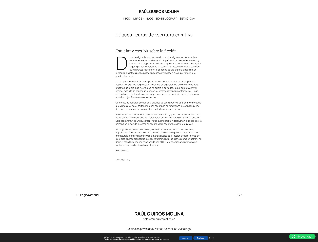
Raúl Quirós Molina (159, 11)
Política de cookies (165, 229)
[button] (302, 236)
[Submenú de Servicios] (194, 18)
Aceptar (185, 238)
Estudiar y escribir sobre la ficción (146, 50)
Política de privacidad (140, 229)
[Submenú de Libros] (143, 18)
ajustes (165, 239)
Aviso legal (184, 229)
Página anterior (87, 195)
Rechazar (201, 238)
